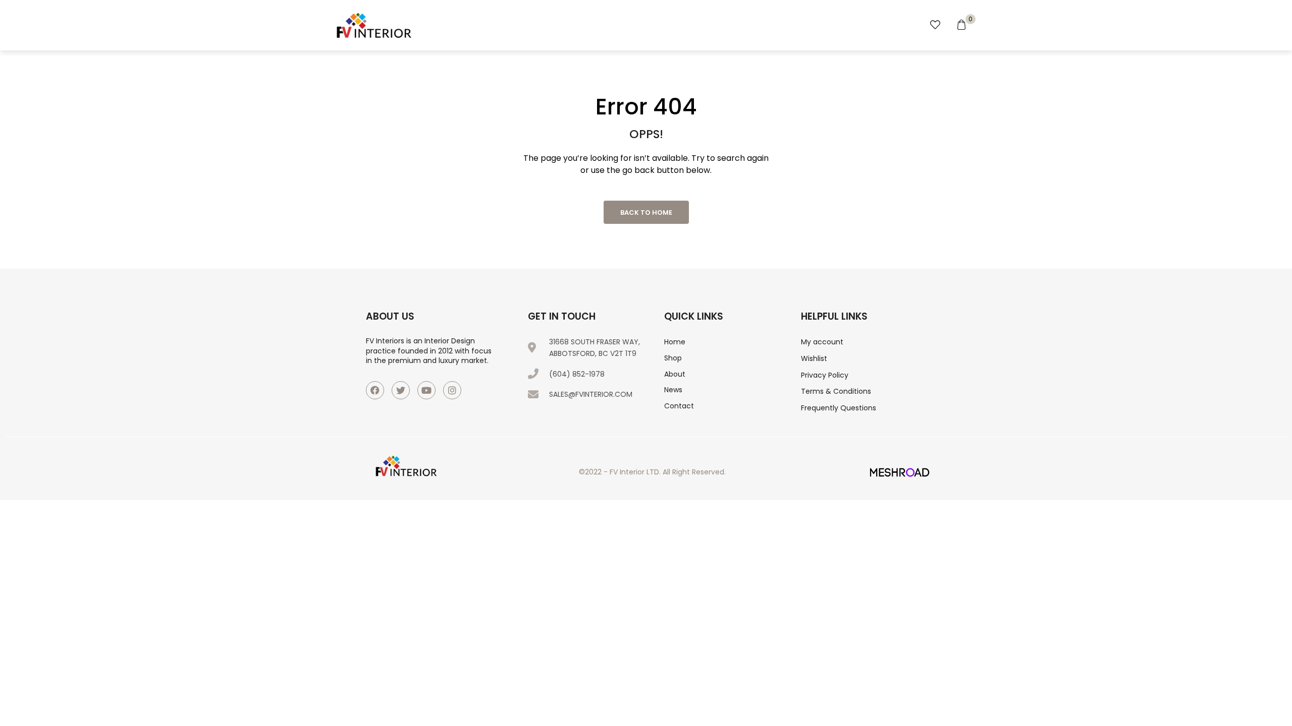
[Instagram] (452, 390)
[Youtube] (426, 390)
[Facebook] (375, 390)
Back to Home (646, 212)
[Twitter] (401, 390)
